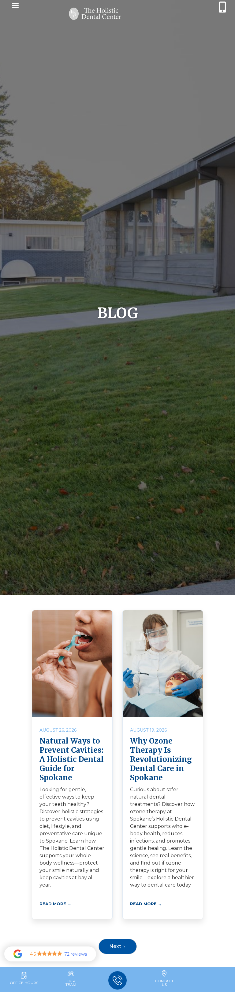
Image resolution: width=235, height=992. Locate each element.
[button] (14, 6)
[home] (95, 13)
